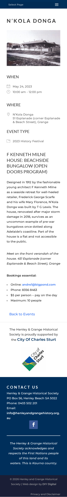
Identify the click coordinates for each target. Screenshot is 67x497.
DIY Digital (49, 484)
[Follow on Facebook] (33, 424)
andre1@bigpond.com (39, 284)
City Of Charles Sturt (36, 339)
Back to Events (22, 314)
